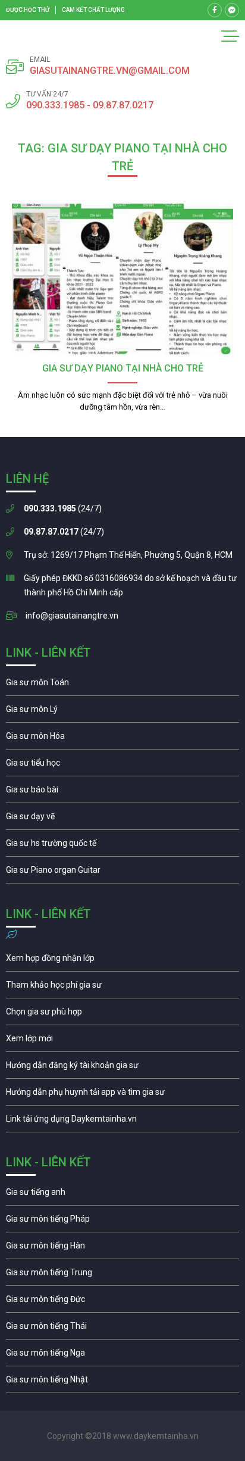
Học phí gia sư (122, 988)
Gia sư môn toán (122, 685)
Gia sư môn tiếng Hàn (122, 1248)
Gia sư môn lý (122, 712)
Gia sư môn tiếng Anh (122, 1195)
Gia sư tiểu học (122, 766)
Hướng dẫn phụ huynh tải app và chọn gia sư (122, 1095)
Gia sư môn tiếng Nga (122, 1122)
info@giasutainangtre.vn (72, 615)
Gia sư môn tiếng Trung (122, 1275)
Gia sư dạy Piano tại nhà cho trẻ (122, 368)
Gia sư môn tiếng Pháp (122, 1222)
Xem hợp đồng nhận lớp (122, 961)
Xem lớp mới (122, 1041)
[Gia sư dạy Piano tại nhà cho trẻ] (122, 279)
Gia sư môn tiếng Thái (122, 1329)
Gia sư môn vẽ (122, 819)
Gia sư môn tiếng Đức (122, 1302)
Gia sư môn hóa (122, 739)
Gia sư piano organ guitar (122, 873)
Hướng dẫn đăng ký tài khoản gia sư (122, 1068)
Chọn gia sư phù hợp (122, 1014)
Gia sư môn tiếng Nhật (122, 1382)
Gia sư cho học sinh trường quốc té (122, 846)
